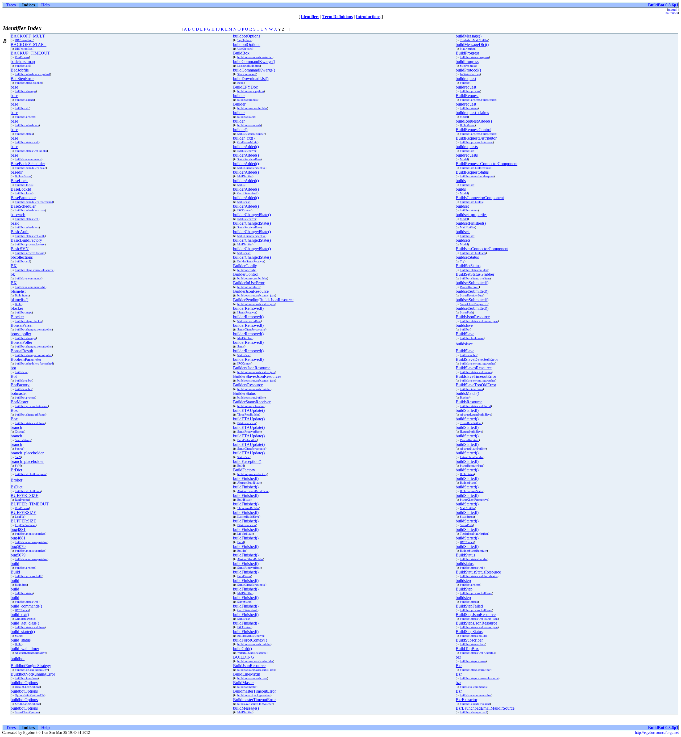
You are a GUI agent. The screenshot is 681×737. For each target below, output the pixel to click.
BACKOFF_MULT (28, 36)
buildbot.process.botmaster (476, 142)
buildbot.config (246, 269)
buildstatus (465, 563)
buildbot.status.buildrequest (477, 176)
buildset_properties (471, 214)
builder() (240, 129)
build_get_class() (25, 623)
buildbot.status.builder (251, 397)
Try (462, 261)
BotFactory (20, 385)
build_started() (23, 631)
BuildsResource (469, 402)
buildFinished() (246, 478)
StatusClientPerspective (251, 167)
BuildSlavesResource (474, 368)
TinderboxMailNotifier (474, 40)
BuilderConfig (245, 265)
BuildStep (21, 584)
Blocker (17, 317)
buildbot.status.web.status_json (256, 295)
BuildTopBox (467, 648)
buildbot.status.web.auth (30, 235)
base (14, 87)
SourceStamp (23, 440)
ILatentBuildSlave (471, 431)
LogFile (19, 516)
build (15, 563)
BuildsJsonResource (473, 317)
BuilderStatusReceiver (250, 261)
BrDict (16, 470)
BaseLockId (21, 189)
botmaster (19, 393)
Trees (11, 5)
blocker (17, 308)
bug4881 (18, 529)
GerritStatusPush (247, 193)
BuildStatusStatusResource (478, 572)
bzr (458, 657)
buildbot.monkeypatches (30, 533)
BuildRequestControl (473, 129)
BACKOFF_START (28, 44)
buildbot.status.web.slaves (476, 372)
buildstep (463, 580)
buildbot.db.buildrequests (475, 167)
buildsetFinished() (471, 223)
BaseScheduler (23, 206)
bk (13, 274)
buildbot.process (470, 91)
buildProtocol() (468, 70)
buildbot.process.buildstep (476, 593)
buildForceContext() (250, 640)
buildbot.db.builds (471, 201)
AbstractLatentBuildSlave (475, 414)
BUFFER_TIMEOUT (30, 504)
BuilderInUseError (248, 282)
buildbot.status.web (249, 125)
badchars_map (23, 61)
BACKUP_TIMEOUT (30, 53)
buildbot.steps (23, 312)
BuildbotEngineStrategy (31, 665)
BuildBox (241, 53)
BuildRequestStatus (472, 172)
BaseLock (19, 180)
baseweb (18, 214)
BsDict (16, 487)
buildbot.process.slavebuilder (255, 661)
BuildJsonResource (249, 665)
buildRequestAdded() (474, 121)
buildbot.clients (24, 99)
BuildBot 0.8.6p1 (663, 5)
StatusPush (243, 201)
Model (464, 116)
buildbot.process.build (28, 576)
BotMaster (19, 402)
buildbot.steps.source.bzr (475, 669)
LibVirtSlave (245, 533)
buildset (462, 206)
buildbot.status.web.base (30, 423)
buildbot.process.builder (252, 108)
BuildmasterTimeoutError (254, 691)
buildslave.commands (28, 159)
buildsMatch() (467, 393)
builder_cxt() (244, 138)
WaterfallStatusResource (252, 652)
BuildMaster (467, 125)
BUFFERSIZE (23, 512)
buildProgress (467, 61)
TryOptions (244, 40)
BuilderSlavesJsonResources (257, 376)
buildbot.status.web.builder (254, 389)
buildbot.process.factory (30, 244)
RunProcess (22, 57)
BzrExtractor (466, 699)
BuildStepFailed (469, 606)
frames (672, 9)
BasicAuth (19, 231)
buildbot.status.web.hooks (31, 150)
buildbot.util (22, 65)
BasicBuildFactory (26, 240)
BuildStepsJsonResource (476, 623)
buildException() (247, 461)
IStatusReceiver (246, 150)
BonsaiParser (22, 325)
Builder (239, 104)
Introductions (368, 16)
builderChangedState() (252, 214)
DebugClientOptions (27, 686)
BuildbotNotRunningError (33, 674)
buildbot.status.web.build (475, 406)
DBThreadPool (24, 40)
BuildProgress (467, 53)
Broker (16, 480)
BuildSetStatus (468, 265)
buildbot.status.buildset (474, 269)
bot (13, 368)
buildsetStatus (467, 257)
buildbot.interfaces (248, 286)
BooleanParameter (26, 359)
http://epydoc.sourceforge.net (657, 733)
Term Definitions (337, 16)
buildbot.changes (25, 91)
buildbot (465, 82)
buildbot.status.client (472, 644)
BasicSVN (20, 248)
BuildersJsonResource (251, 368)
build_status (21, 640)
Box (14, 410)
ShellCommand (246, 74)
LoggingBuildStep (248, 65)
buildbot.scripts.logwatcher (254, 695)
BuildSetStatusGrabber (475, 274)
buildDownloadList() (250, 78)
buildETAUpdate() (249, 410)
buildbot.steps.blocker (28, 82)
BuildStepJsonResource (476, 614)
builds (461, 180)
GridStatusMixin (247, 142)
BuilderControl (245, 274)
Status (240, 184)
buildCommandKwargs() (254, 61)
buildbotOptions (246, 36)
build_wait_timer (25, 648)
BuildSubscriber (247, 440)
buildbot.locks (23, 184)
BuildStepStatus (469, 631)
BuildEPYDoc (245, 87)
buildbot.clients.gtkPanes (30, 414)
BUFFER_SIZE (24, 495)
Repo (240, 82)
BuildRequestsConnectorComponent (486, 163)
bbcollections (22, 257)
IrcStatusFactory (470, 74)
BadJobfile (20, 70)
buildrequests (467, 146)
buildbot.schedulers (27, 125)
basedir (17, 172)
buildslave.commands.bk (30, 286)
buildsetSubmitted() (472, 282)
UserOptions (244, 48)
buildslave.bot (468, 355)
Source (19, 448)
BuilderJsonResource (251, 291)
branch (16, 427)
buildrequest (466, 78)
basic (15, 223)
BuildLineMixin (246, 674)
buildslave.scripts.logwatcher (477, 363)
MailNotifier (467, 48)
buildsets (463, 231)
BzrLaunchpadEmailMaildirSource (485, 708)
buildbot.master (246, 686)
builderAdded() (246, 146)
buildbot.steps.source (473, 661)
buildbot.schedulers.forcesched (34, 201)
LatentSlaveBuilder (471, 457)
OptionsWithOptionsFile (29, 695)
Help (45, 5)
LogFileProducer (25, 525)
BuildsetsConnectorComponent (482, 248)
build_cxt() (20, 614)
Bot (14, 376)
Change (19, 431)
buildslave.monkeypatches (31, 542)
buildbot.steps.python (250, 91)
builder (239, 95)
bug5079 (18, 546)
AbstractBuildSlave (249, 482)
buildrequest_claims (472, 112)
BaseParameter (23, 197)
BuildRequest (467, 95)
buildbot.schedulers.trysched (32, 74)
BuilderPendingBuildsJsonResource (263, 300)
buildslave (464, 325)
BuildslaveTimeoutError (476, 376)
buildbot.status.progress (474, 57)
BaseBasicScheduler (28, 163)
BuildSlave (465, 334)
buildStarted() (467, 410)
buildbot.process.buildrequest (478, 99)
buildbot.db (22, 108)
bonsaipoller (21, 334)
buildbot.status (469, 108)
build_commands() (26, 606)
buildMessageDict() (472, 44)
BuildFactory (244, 470)
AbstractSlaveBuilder (473, 448)
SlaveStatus (467, 516)
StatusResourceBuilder (251, 133)
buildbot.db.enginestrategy (31, 669)
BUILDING (243, 657)
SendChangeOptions (27, 703)
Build (18, 303)
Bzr (459, 665)
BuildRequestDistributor (476, 138)
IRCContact (244, 210)
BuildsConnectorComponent (480, 197)
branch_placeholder (27, 453)
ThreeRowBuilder (248, 414)
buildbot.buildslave (472, 338)
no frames (672, 12)
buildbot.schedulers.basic (30, 167)
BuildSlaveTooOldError (476, 385)
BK (14, 265)
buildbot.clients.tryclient (475, 278)
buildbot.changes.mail (473, 712)
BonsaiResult (22, 351)
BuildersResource (248, 385)
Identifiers (310, 16)
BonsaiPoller (21, 342)
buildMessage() (468, 36)
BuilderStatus (23, 176)
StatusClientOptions (27, 712)
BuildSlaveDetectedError (477, 359)
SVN (18, 457)
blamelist (18, 291)
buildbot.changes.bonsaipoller (33, 329)
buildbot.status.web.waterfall (254, 57)
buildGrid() (242, 648)
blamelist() (19, 300)
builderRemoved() (248, 308)
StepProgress (468, 65)
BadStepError (22, 78)
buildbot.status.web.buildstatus (478, 576)
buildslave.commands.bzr (475, 695)
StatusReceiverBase (249, 159)
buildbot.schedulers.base (30, 210)
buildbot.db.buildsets (473, 252)
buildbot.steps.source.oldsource (34, 269)
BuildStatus (22, 295)
